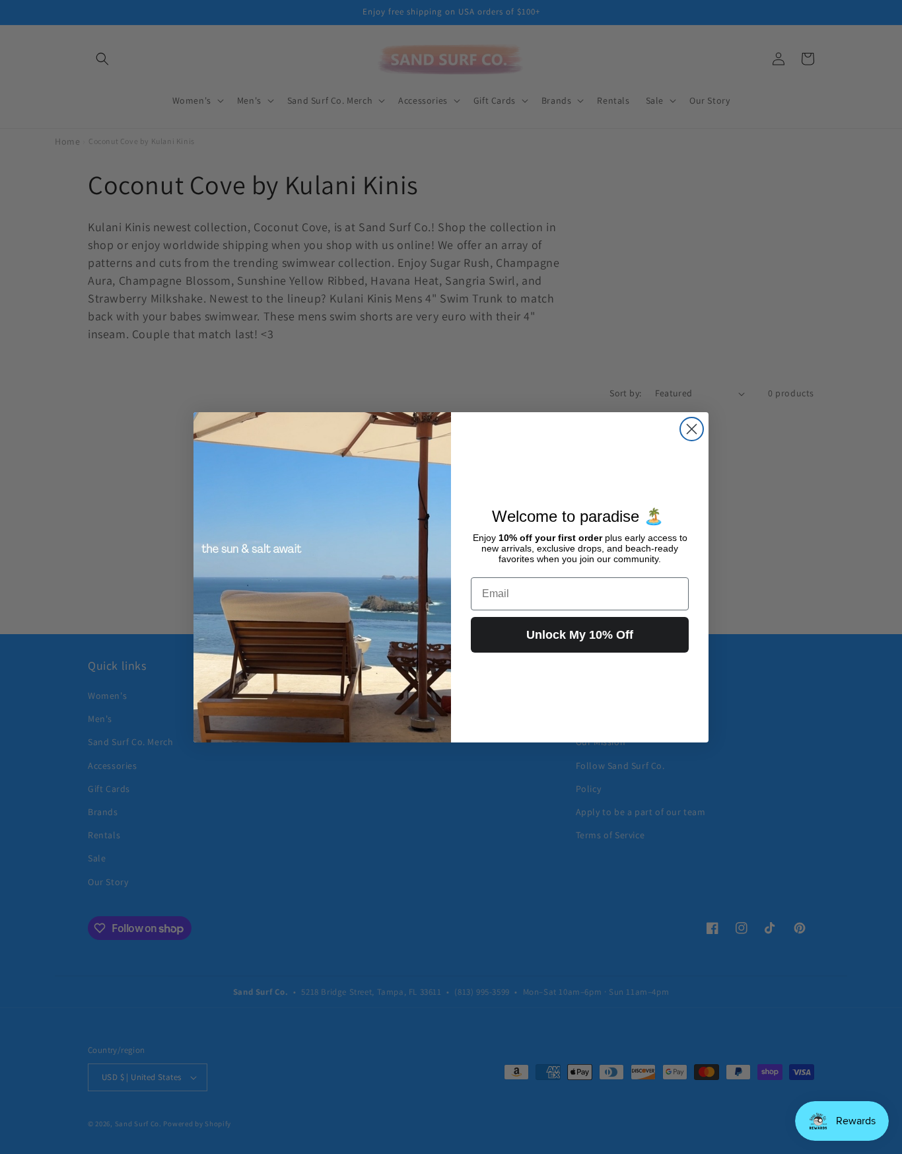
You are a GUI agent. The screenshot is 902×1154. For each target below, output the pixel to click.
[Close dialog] (691, 429)
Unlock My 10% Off (579, 634)
